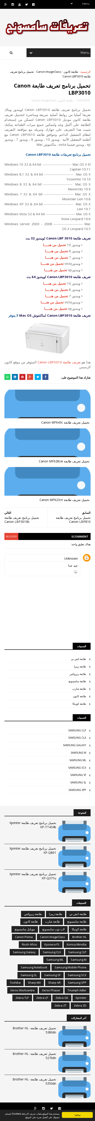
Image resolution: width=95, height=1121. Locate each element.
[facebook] (33, 4)
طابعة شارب (79, 689)
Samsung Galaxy (74, 745)
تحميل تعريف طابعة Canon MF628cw (64, 461)
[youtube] (19, 4)
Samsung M (78, 753)
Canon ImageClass (48, 72)
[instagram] (12, 4)
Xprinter (81, 998)
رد (76, 571)
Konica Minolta (76, 944)
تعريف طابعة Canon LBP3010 (59, 362)
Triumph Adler (77, 990)
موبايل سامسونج (25, 929)
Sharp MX (34, 983)
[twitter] (26, 4)
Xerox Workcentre (22, 990)
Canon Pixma (24, 937)
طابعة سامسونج (77, 681)
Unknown (71, 558)
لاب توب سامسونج (53, 929)
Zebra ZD (80, 1005)
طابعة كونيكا (79, 704)
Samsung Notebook (34, 967)
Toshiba (15, 983)
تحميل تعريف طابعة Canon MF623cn (64, 500)
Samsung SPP (77, 790)
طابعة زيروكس (78, 674)
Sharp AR (54, 983)
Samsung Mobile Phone (70, 967)
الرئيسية (85, 72)
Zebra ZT (60, 1005)
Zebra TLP (22, 998)
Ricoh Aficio (29, 944)
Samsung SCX (77, 768)
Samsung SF (78, 775)
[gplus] (5, 4)
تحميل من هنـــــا (54, 245)
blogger (11, 536)
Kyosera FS (51, 944)
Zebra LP (42, 998)
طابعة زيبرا (80, 666)
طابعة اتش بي (78, 659)
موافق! (77, 1114)
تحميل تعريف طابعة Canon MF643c (65, 422)
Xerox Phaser (51, 990)
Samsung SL (78, 782)
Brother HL (79, 937)
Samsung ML (77, 760)
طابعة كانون (71, 72)
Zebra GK (61, 998)
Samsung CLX (77, 738)
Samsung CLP (77, 730)
